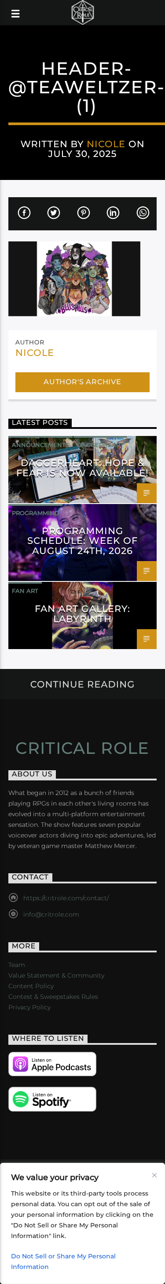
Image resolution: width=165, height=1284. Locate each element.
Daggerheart (100, 444)
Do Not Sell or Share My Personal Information (63, 1261)
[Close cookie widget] (154, 1175)
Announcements (40, 444)
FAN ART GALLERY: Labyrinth (82, 613)
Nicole (106, 143)
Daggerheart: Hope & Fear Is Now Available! (82, 467)
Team (16, 965)
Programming (35, 512)
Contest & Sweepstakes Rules (53, 997)
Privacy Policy (29, 1007)
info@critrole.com (51, 914)
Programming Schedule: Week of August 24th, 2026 (82, 541)
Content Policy (31, 986)
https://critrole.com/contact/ (66, 898)
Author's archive (82, 382)
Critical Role (82, 748)
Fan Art (25, 590)
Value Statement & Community (56, 975)
